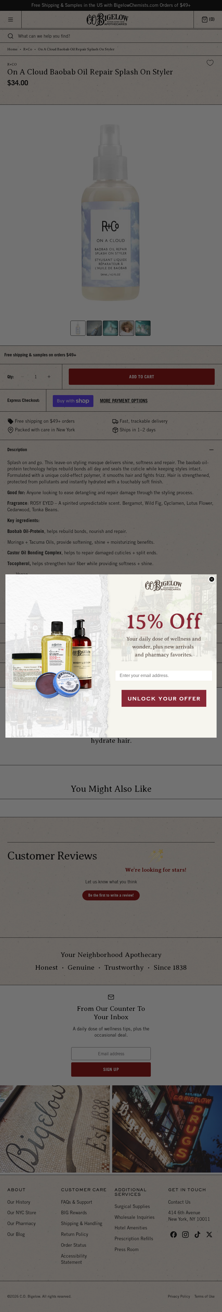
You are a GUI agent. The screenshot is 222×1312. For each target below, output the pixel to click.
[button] (164, 619)
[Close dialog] (211, 579)
